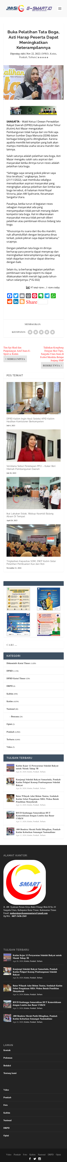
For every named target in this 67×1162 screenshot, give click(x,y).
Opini (9, 724)
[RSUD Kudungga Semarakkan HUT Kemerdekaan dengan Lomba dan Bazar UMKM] (10, 815)
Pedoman (7, 1057)
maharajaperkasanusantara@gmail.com (29, 913)
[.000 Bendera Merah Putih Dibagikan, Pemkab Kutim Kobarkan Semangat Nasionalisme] (10, 831)
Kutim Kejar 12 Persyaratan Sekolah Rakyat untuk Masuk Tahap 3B (37, 767)
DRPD (10, 686)
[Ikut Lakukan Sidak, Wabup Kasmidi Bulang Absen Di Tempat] (34, 493)
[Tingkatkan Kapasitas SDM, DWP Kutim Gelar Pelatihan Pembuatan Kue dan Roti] (34, 540)
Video (9, 747)
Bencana (15, 716)
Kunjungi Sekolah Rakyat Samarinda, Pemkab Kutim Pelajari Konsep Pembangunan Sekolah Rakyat (38, 782)
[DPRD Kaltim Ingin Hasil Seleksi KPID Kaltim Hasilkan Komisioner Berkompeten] (34, 398)
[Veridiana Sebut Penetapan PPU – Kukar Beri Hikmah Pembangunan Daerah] (34, 445)
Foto (5, 1105)
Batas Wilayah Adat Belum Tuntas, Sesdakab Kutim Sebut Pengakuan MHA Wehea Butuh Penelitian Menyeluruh (37, 798)
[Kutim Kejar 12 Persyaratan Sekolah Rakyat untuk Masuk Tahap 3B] (10, 768)
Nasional (11, 708)
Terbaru (32, 57)
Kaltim (10, 693)
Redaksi (7, 1065)
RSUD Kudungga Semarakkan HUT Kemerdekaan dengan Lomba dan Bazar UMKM (35, 815)
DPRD (45, 53)
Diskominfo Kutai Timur (18, 663)
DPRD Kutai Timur (16, 678)
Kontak (7, 1050)
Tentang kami (10, 1073)
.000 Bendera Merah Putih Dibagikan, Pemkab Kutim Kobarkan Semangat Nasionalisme (38, 831)
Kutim (53, 53)
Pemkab (23, 57)
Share (31, 301)
